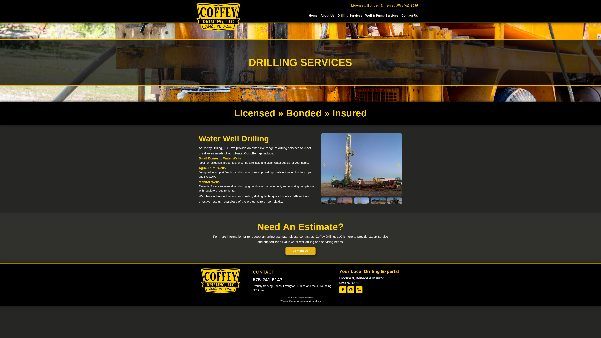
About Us (327, 15)
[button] (324, 164)
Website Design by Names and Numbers (300, 301)
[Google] (350, 289)
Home (313, 15)
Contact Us (409, 15)
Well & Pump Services (381, 15)
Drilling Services (349, 15)
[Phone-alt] (359, 289)
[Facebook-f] (342, 289)
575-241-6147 (268, 279)
